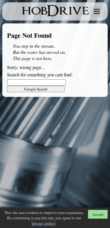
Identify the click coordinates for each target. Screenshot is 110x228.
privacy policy (43, 223)
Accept (98, 214)
